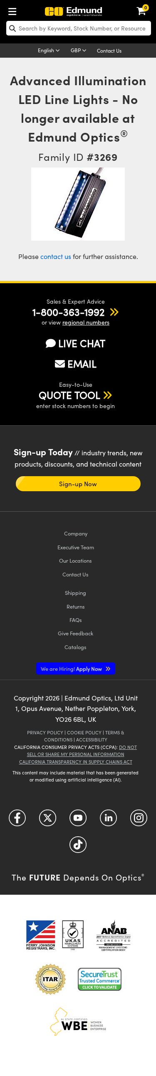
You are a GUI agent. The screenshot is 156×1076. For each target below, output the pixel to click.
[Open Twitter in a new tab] (47, 821)
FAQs (75, 619)
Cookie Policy (84, 732)
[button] (68, 311)
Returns (76, 606)
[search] (78, 28)
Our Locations (75, 560)
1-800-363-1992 (68, 311)
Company (75, 533)
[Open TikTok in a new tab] (78, 847)
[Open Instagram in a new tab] (138, 821)
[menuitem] (14, 10)
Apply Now (72, 668)
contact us (55, 256)
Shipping (75, 592)
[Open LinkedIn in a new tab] (108, 821)
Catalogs (75, 646)
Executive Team (75, 547)
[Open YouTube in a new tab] (78, 821)
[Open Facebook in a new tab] (17, 821)
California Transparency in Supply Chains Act (75, 762)
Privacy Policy (45, 732)
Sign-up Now (78, 484)
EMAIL (82, 363)
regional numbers (85, 322)
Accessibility (91, 739)
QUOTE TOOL (69, 394)
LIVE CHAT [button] (81, 343)
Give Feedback (75, 633)
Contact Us (109, 50)
